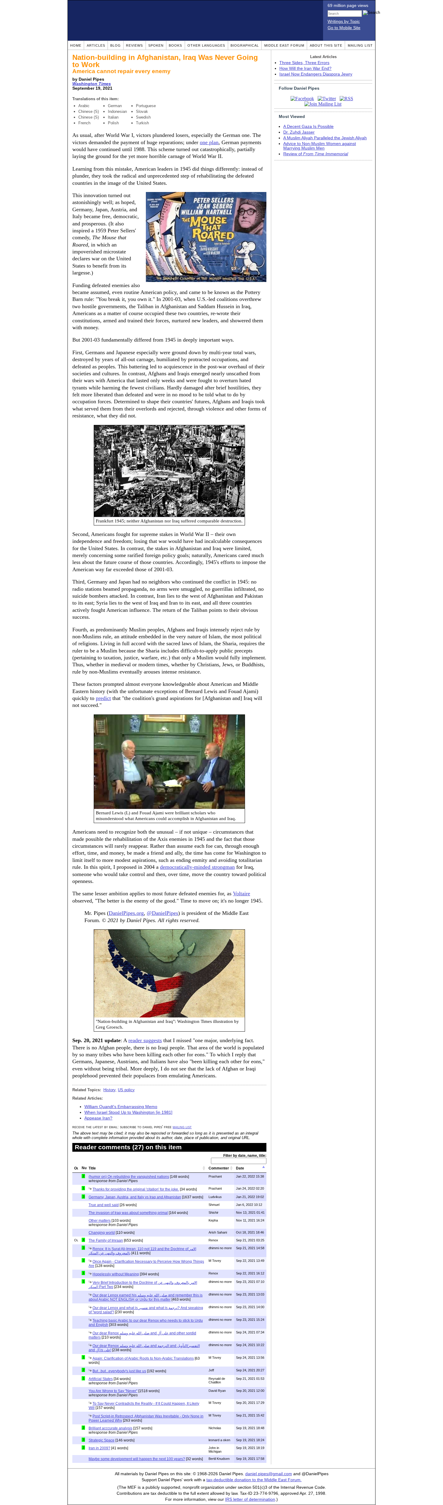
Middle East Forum (284, 45)
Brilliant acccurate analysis (110, 1428)
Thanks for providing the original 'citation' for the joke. (136, 1189)
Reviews (134, 45)
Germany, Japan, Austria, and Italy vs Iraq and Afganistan (135, 1197)
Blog (115, 45)
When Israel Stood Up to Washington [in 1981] (128, 1112)
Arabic (84, 106)
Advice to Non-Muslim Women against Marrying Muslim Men (319, 145)
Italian (113, 117)
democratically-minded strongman (197, 867)
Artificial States (101, 1379)
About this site (326, 45)
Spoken (156, 45)
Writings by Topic (344, 21)
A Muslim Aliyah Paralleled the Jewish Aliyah (325, 138)
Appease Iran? (98, 1118)
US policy (126, 1090)
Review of (315, 154)
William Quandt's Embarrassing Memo (120, 1106)
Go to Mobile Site (344, 28)
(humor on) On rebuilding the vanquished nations (129, 1177)
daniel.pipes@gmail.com (268, 1474)
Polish (113, 123)
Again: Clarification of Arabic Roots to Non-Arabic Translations (143, 1358)
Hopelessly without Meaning (116, 1274)
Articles (96, 45)
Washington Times (91, 84)
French (84, 123)
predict (103, 698)
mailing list (182, 1127)
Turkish (142, 123)
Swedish (143, 117)
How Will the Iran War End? (305, 68)
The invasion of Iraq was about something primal (128, 1213)
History (109, 1090)
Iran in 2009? (99, 1448)
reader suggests (145, 1040)
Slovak (142, 111)
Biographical (245, 45)
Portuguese (146, 106)
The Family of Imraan (106, 1240)
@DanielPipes (162, 913)
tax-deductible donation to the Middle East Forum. (254, 1480)
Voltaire (241, 893)
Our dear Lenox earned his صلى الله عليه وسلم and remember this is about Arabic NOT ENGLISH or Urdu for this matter (146, 1297)
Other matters (100, 1221)
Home (75, 45)
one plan (209, 142)
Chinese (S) (88, 111)
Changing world (102, 1233)
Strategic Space (102, 1440)
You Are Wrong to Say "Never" (113, 1391)
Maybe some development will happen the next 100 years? (137, 1459)
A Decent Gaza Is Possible (308, 126)
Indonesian (117, 111)
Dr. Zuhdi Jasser (299, 132)
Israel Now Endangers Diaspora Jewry (315, 74)
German (115, 106)
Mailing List (360, 45)
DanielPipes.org (126, 913)
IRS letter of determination (250, 1499)
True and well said (104, 1205)
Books (175, 45)
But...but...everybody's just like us (119, 1371)
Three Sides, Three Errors (304, 62)
